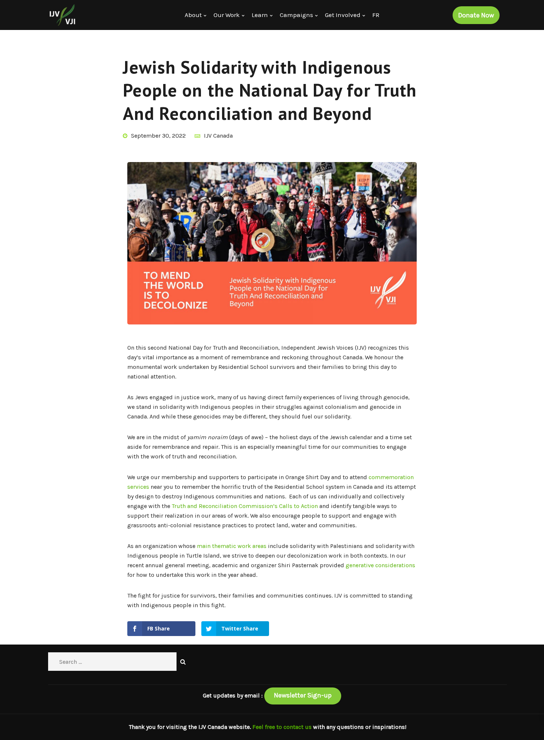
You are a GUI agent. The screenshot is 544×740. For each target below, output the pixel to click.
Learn (260, 14)
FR (375, 14)
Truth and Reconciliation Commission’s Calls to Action (245, 505)
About (193, 14)
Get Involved (342, 14)
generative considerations (380, 565)
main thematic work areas (231, 545)
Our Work (227, 14)
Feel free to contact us (282, 726)
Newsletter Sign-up (303, 695)
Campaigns (296, 14)
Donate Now (476, 15)
